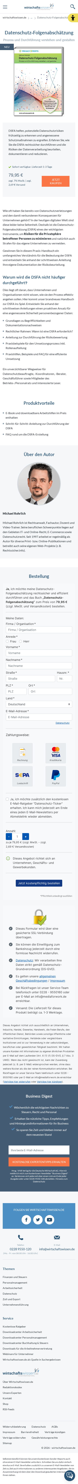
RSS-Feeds (8, 1409)
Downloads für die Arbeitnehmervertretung (27, 1348)
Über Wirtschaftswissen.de (18, 1381)
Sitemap (7, 1443)
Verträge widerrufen (14, 1437)
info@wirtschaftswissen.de (57, 1249)
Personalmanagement (15, 1282)
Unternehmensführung (15, 1304)
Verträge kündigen (55, 1432)
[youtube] (49, 1219)
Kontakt (7, 1398)
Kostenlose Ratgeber (14, 1326)
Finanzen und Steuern (15, 1276)
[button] (73, 18)
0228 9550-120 (20, 1249)
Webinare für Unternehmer (18, 1353)
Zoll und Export (11, 1299)
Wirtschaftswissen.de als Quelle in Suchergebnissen (32, 1359)
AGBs (55, 1426)
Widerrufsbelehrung (14, 1426)
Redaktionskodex (12, 1387)
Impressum (9, 1432)
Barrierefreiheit (30, 1432)
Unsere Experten (12, 1392)
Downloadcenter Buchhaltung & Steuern (25, 1342)
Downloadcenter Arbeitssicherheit (22, 1331)
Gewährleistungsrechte (45, 1437)
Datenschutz (10, 1293)
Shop (5, 1403)
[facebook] (26, 1219)
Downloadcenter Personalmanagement (25, 1337)
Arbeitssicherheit (12, 1288)
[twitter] (38, 1219)
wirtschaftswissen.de (14, 17)
